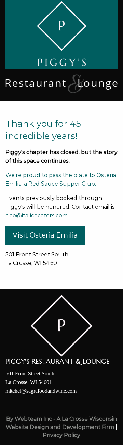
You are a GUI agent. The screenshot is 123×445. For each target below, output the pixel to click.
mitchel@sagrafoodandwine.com (41, 391)
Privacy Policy (61, 435)
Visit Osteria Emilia (45, 235)
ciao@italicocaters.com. (37, 215)
